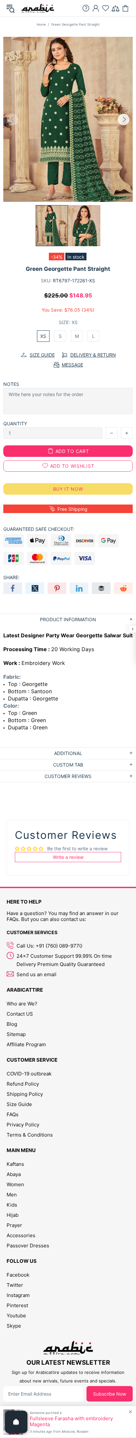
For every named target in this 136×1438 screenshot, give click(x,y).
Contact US (20, 1014)
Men (12, 1194)
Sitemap (16, 1034)
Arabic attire (37, 8)
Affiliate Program (26, 1044)
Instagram (18, 1295)
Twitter (15, 1285)
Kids (12, 1205)
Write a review (68, 857)
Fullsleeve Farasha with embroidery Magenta (71, 1421)
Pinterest (17, 1305)
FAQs (12, 1114)
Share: (11, 577)
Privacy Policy (23, 1124)
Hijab (12, 1215)
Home (41, 24)
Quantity (15, 423)
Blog (12, 1024)
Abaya (14, 1174)
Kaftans (15, 1164)
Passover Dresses (28, 1245)
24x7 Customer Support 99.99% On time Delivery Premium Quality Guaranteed (64, 960)
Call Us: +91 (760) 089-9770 (49, 946)
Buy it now (68, 489)
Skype (14, 1326)
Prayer (14, 1225)
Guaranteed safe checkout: (38, 529)
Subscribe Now (109, 1394)
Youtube (16, 1315)
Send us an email (36, 974)
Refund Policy (23, 1084)
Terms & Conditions (30, 1135)
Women (15, 1184)
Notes (11, 384)
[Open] (16, 1422)
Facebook (18, 1275)
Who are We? (22, 1004)
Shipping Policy (25, 1094)
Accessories (21, 1235)
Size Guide (19, 1104)
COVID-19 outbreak (29, 1074)
